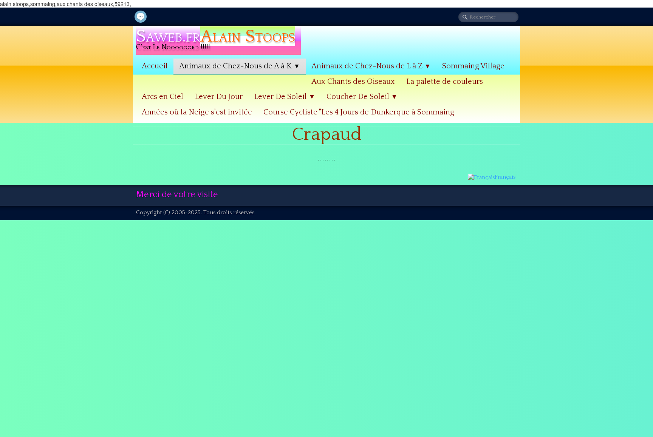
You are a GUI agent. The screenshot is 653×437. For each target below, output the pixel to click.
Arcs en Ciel (162, 97)
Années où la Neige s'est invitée (197, 112)
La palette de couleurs (444, 81)
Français (506, 177)
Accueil (155, 66)
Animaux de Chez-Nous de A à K (239, 66)
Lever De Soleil (284, 97)
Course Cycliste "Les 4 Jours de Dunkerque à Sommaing (358, 112)
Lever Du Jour (219, 97)
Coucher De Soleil (362, 97)
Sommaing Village (473, 66)
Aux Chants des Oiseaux (353, 81)
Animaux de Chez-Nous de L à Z (371, 66)
